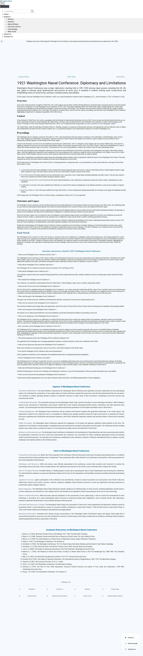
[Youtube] (74, 581)
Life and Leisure (14, 27)
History (11, 19)
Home (6, 14)
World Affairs (13, 24)
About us (7, 34)
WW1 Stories (71, 77)
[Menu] (2, 3)
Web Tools (12, 31)
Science (11, 22)
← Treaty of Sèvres (23, 77)
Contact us (8, 37)
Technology (12, 29)
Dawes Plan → (121, 77)
